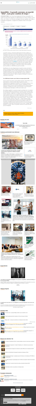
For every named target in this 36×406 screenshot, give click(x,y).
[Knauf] (18, 390)
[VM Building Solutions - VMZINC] (13, 390)
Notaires (15, 61)
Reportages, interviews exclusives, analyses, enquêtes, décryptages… (14, 114)
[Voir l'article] (34, 159)
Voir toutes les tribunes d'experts (18, 307)
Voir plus (18, 284)
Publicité (1, 399)
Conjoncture (23, 26)
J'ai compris (5, 402)
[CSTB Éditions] (23, 390)
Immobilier (18, 26)
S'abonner (18, 285)
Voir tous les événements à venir (18, 382)
